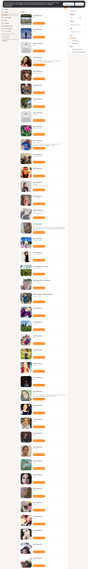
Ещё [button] (8, 35)
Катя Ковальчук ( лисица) (40, 266)
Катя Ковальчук (37, 15)
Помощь (13, 34)
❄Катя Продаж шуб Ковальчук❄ (42, 294)
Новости (4, 35)
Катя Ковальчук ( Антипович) (41, 280)
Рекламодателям (6, 34)
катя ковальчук (37, 29)
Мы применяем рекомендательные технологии (9, 39)
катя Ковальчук (37, 238)
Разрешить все (68, 4)
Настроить (79, 4)
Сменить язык (5, 31)
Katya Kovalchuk (38, 43)
